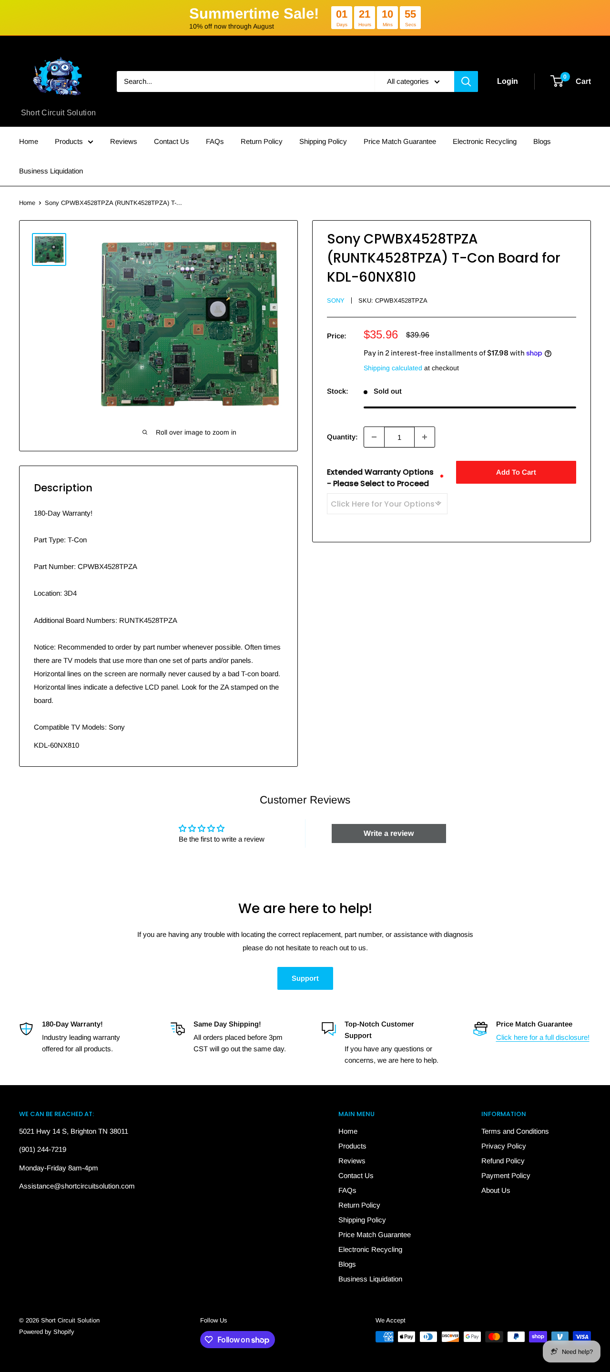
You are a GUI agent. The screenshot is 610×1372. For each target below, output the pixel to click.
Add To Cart (516, 472)
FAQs (215, 141)
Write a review (389, 833)
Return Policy (262, 141)
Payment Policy (505, 1175)
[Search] (466, 81)
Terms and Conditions (515, 1131)
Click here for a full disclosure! (543, 1037)
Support (305, 978)
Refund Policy (503, 1161)
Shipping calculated (393, 368)
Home (28, 141)
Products (69, 141)
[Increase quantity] (425, 437)
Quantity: (342, 437)
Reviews (123, 141)
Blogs (542, 141)
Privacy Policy (503, 1146)
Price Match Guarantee (400, 141)
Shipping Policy (323, 141)
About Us (495, 1190)
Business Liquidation (51, 171)
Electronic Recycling (485, 141)
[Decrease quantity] (374, 437)
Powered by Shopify (46, 1331)
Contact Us (171, 141)
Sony (336, 300)
